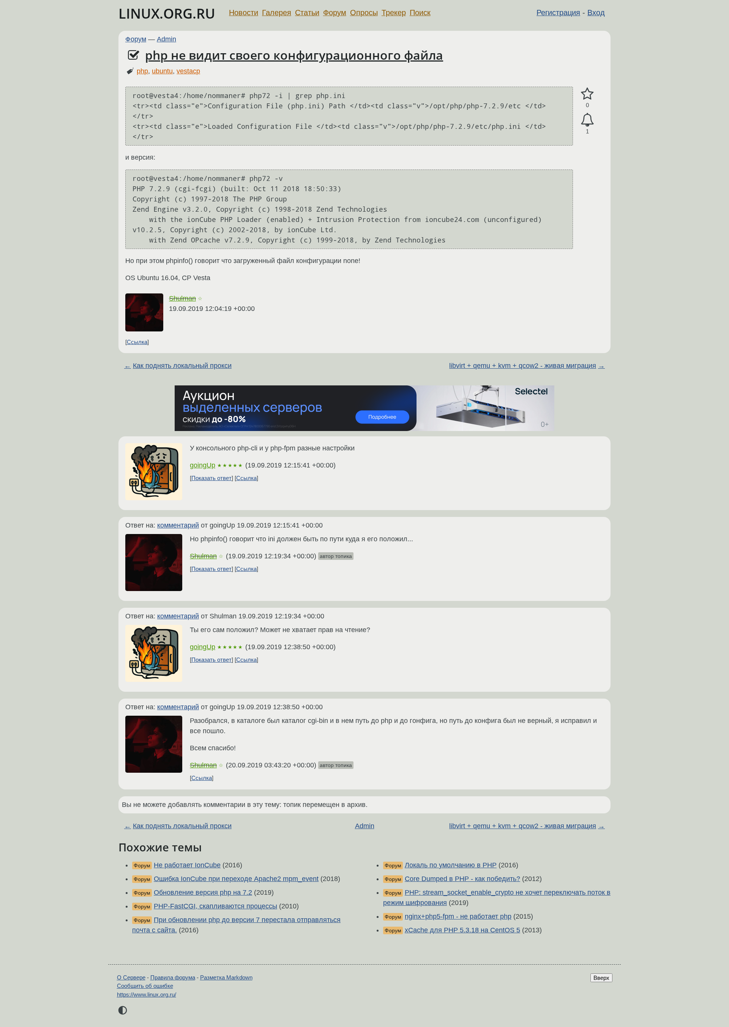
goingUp (202, 465)
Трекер (394, 12)
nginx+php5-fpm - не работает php (458, 916)
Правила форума (172, 977)
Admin (166, 39)
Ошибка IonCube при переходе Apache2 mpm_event (236, 879)
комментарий (178, 525)
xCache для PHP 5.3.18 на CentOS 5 (462, 930)
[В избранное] (587, 94)
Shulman (182, 298)
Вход (596, 12)
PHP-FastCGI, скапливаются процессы (215, 906)
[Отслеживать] (587, 120)
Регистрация (558, 12)
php (142, 71)
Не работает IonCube (187, 865)
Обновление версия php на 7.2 (203, 892)
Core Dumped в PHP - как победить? (462, 879)
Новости (243, 12)
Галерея (276, 12)
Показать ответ (211, 478)
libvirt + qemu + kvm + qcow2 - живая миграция (522, 365)
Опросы (364, 12)
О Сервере (131, 977)
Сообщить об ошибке (145, 986)
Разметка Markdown (226, 977)
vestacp (188, 71)
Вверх (601, 978)
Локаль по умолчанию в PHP (451, 865)
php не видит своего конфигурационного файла (294, 55)
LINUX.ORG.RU (166, 13)
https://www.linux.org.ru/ (146, 994)
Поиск (420, 12)
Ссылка (137, 342)
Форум (334, 12)
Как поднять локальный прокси (182, 365)
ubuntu (162, 71)
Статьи (307, 12)
